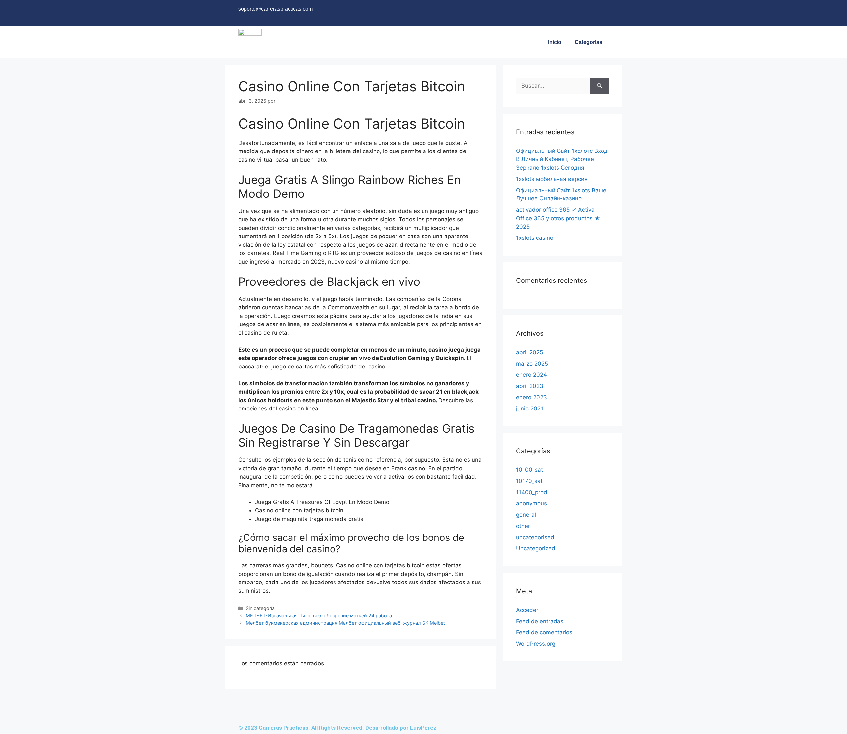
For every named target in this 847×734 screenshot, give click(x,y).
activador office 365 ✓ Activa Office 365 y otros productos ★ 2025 (558, 218)
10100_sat (529, 469)
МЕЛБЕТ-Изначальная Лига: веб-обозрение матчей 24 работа (319, 615)
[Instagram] (574, 11)
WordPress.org (535, 643)
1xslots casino (534, 238)
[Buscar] (599, 86)
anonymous (531, 503)
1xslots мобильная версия (552, 179)
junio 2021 (529, 408)
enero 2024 (531, 374)
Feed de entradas (539, 621)
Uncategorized (535, 548)
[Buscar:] (553, 86)
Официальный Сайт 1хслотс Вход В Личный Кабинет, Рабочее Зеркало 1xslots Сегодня (562, 159)
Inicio (554, 42)
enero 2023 (531, 397)
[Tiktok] (600, 11)
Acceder (527, 610)
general (526, 514)
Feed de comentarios (544, 632)
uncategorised (535, 537)
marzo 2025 (532, 363)
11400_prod (531, 492)
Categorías (588, 42)
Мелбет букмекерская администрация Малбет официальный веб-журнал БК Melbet (345, 623)
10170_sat (529, 481)
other (523, 526)
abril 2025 (529, 352)
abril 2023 (529, 386)
